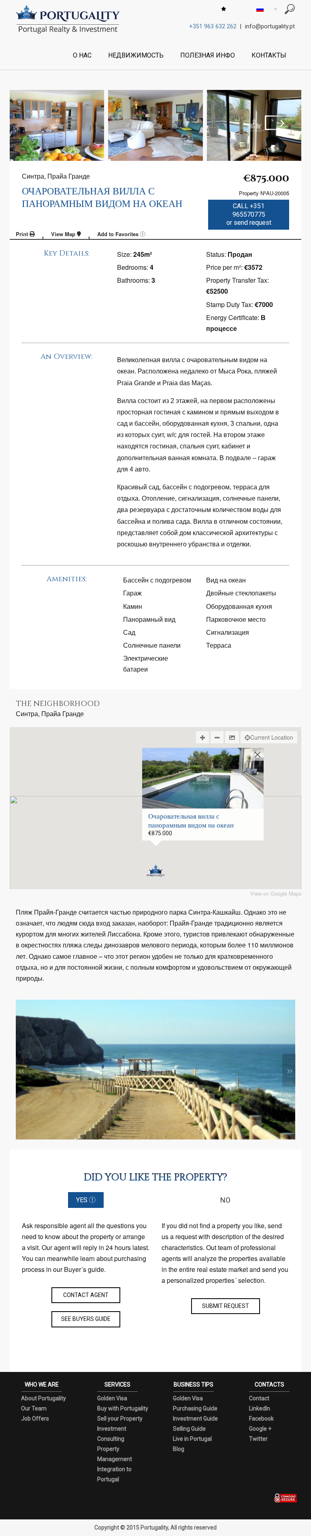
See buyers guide (86, 1319)
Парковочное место (236, 619)
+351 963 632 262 (212, 26)
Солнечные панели (152, 645)
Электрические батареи (145, 663)
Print (23, 234)
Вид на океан (226, 580)
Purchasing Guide (195, 1408)
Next (281, 122)
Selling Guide (189, 1428)
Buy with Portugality (122, 1408)
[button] (155, 871)
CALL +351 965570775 (248, 214)
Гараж (132, 592)
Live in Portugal (192, 1439)
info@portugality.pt (270, 26)
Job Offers (35, 1418)
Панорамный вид (149, 619)
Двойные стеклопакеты (241, 592)
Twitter (258, 1439)
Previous (30, 122)
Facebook (261, 1418)
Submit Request (225, 1306)
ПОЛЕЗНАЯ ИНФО (207, 55)
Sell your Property (120, 1418)
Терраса (218, 645)
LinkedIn (259, 1408)
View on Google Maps (275, 893)
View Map (64, 234)
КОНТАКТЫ (268, 55)
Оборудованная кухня (239, 606)
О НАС (82, 55)
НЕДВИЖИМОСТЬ (136, 55)
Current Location (271, 737)
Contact (259, 1398)
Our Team (34, 1408)
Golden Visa (112, 1398)
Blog (178, 1449)
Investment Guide (195, 1418)
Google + (260, 1428)
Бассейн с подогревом (157, 580)
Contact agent (86, 1295)
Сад (129, 632)
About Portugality (43, 1398)
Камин (132, 606)
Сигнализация (227, 632)
